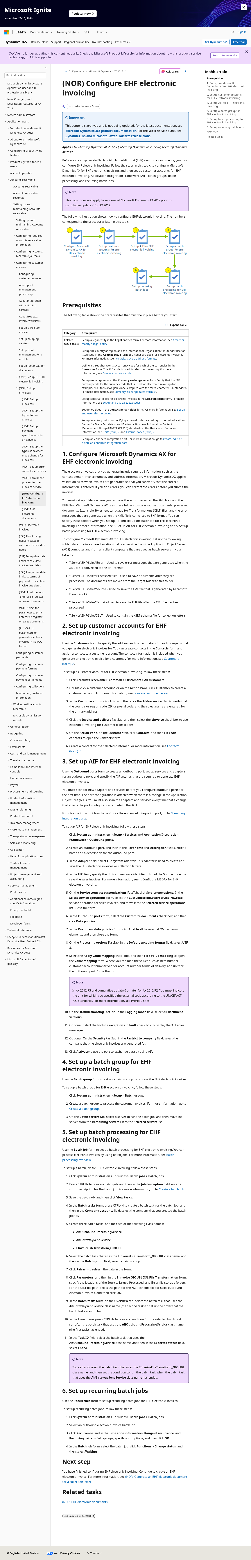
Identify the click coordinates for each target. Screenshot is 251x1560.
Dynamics (78, 71)
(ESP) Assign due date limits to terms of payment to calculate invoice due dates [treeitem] (32, 578)
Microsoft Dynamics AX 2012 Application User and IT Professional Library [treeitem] (24, 88)
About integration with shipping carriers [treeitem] (30, 305)
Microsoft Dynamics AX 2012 (106, 71)
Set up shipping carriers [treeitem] (29, 341)
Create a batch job (171, 1189)
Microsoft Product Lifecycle (114, 53)
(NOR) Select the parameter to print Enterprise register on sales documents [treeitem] (31, 614)
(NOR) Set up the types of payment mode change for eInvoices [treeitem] (32, 453)
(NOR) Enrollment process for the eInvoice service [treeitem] (33, 482)
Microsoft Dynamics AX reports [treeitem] (27, 718)
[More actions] (185, 71)
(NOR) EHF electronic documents (85, 1502)
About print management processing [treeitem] (27, 289)
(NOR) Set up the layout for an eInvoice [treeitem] (32, 415)
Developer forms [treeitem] (20, 923)
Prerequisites (215, 78)
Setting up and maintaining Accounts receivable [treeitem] (29, 224)
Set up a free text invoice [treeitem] (29, 330)
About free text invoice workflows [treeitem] (30, 319)
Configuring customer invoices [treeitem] (30, 276)
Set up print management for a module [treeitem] (30, 354)
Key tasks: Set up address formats (135, 358)
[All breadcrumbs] (65, 71)
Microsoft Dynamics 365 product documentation (100, 131)
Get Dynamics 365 (216, 42)
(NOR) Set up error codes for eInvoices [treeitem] (34, 469)
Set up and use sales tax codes (122, 402)
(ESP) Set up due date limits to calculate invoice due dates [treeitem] (32, 561)
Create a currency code (117, 373)
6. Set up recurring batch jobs (225, 127)
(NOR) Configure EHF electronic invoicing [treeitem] (32, 498)
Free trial (239, 42)
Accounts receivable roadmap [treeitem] (25, 195)
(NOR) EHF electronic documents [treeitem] (29, 514)
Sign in (242, 32)
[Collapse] (45, 68)
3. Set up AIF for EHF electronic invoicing (226, 104)
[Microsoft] (6, 32)
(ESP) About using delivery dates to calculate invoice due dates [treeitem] (32, 542)
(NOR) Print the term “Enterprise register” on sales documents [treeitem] (31, 597)
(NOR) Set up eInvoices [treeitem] (30, 402)
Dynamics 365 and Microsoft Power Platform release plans (107, 136)
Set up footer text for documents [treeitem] (32, 368)
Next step (212, 132)
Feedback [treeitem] (16, 916)
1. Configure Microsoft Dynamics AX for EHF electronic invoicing (226, 86)
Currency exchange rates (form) (133, 391)
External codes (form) (139, 432)
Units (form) (110, 432)
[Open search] (232, 32)
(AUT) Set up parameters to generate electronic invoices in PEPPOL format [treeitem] (31, 637)
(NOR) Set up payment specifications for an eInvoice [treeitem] (32, 433)
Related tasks (215, 136)
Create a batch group (84, 1109)
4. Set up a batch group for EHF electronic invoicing (223, 112)
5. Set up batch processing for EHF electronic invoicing (225, 120)
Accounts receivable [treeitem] (25, 186)
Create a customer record (151, 693)
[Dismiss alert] (244, 7)
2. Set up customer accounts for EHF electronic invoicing (224, 96)
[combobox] (25, 75)
